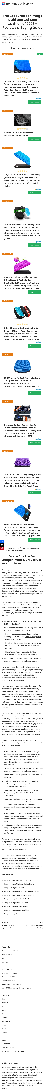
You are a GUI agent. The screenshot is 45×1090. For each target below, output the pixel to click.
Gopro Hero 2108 (8, 980)
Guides (4, 1014)
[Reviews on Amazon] (22, 78)
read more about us (17, 868)
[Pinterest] (2, 548)
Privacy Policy (7, 954)
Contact (5, 962)
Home (4, 999)
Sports (4, 1029)
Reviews (5, 1003)
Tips (4, 1025)
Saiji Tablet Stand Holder (12, 984)
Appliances (6, 1021)
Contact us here (34, 866)
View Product (35, 102)
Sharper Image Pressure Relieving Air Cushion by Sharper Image (20, 134)
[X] (2, 545)
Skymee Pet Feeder (9, 973)
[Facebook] (2, 541)
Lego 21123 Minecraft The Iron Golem (16, 988)
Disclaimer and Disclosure (12, 951)
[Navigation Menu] (40, 3)
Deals (4, 1010)
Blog (3, 1006)
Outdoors (6, 1036)
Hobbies (6, 1032)
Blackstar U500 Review (11, 977)
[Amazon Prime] (38, 99)
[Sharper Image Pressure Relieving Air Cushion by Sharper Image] (22, 120)
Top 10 (4, 1017)
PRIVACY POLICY (9, 1047)
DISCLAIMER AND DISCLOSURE (13, 1051)
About (4, 958)
